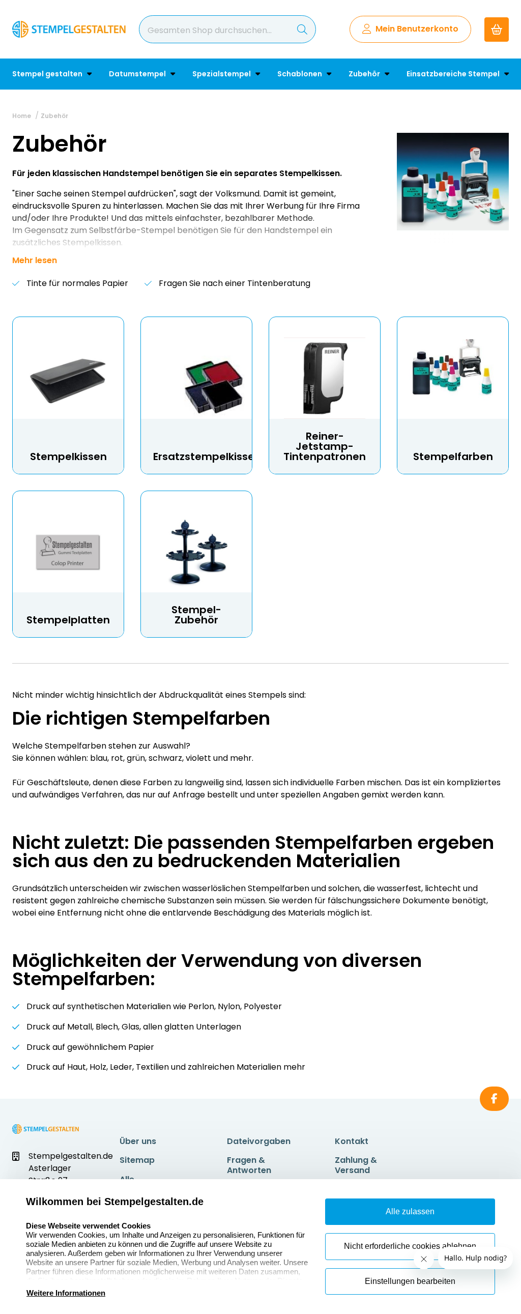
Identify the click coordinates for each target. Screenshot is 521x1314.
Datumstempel (138, 74)
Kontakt (351, 1141)
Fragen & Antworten (249, 1165)
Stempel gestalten (48, 74)
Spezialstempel (222, 74)
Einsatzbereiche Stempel (454, 74)
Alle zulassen (410, 1211)
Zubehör (365, 74)
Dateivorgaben (259, 1141)
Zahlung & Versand (356, 1165)
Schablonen (300, 74)
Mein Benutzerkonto (416, 29)
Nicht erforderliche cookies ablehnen (410, 1246)
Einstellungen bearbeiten (410, 1281)
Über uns (138, 1141)
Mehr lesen (34, 260)
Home (21, 115)
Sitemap (137, 1160)
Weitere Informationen (65, 1293)
